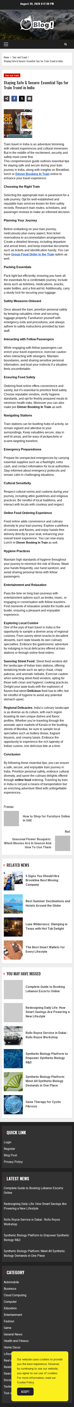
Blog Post (10, 1155)
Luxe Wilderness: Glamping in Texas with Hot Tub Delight (13, 927)
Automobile (11, 1282)
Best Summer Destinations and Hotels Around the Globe (13, 904)
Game (7, 1328)
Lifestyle (10, 1354)
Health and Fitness (16, 1341)
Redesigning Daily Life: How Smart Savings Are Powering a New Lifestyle (13, 1012)
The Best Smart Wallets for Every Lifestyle (13, 950)
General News (13, 1334)
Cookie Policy (25, 1382)
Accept (25, 1391)
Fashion (9, 1321)
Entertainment (13, 1315)
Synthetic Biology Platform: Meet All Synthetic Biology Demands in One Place (13, 1081)
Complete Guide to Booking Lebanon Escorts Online (13, 989)
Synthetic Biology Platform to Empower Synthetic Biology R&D (13, 1058)
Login (7, 1142)
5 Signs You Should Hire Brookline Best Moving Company (13, 881)
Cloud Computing (15, 1295)
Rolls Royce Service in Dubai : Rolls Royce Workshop (13, 1035)
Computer (10, 1302)
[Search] (65, 44)
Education (10, 1308)
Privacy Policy (13, 1162)
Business (10, 1289)
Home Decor (12, 1347)
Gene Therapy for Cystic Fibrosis (13, 1104)
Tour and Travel (12, 75)
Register (9, 1149)
